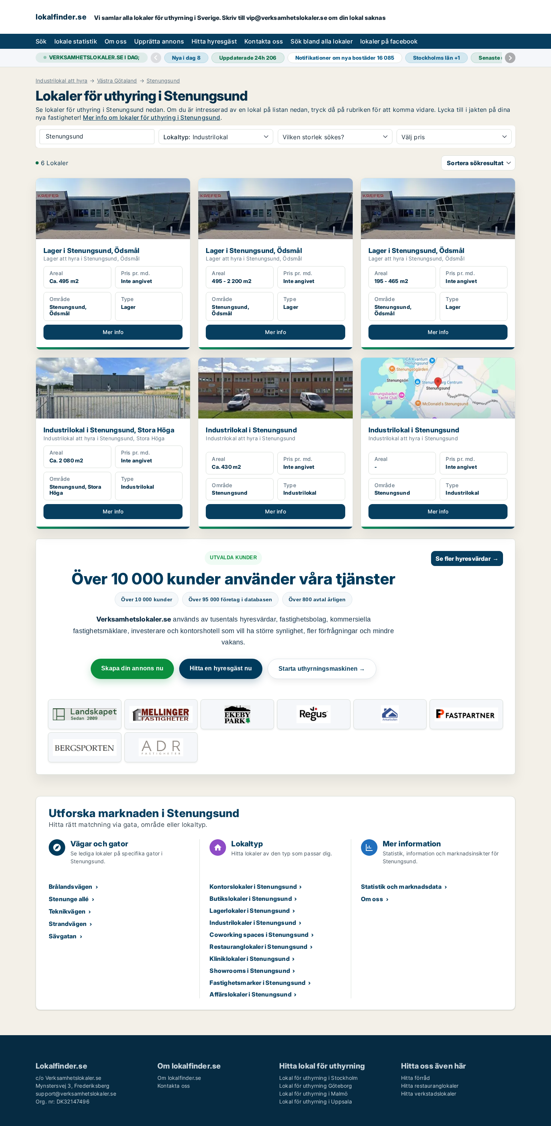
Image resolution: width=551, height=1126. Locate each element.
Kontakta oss (263, 41)
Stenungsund (163, 81)
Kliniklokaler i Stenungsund (249, 958)
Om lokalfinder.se (179, 1078)
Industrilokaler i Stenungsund (253, 922)
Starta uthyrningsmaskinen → (321, 668)
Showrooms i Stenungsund (250, 970)
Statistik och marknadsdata (401, 886)
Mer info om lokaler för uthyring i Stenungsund (151, 117)
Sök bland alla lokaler (321, 41)
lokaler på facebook (389, 41)
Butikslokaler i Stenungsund (251, 898)
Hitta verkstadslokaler (428, 1093)
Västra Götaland (117, 81)
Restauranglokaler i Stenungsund (258, 946)
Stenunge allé (69, 899)
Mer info (113, 332)
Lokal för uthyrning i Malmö (313, 1093)
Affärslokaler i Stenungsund (250, 994)
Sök (41, 41)
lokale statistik (75, 41)
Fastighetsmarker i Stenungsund (257, 982)
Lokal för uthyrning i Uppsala (315, 1101)
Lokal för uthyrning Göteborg (315, 1085)
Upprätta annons (159, 41)
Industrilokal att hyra (61, 81)
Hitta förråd (415, 1078)
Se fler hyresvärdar (467, 558)
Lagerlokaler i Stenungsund (250, 910)
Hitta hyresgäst (214, 41)
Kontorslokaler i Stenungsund (253, 886)
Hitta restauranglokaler (430, 1085)
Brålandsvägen (71, 886)
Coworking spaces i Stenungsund (259, 934)
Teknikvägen (67, 911)
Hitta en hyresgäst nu (221, 668)
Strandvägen (68, 923)
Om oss (116, 41)
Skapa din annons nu (132, 668)
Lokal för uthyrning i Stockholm (318, 1078)
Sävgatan (63, 936)
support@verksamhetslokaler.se (76, 1093)
